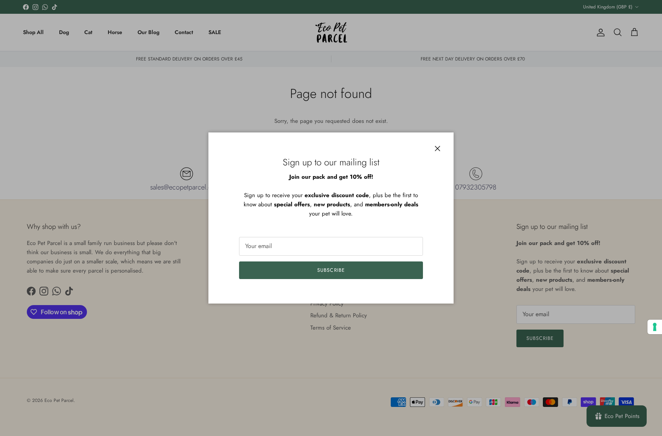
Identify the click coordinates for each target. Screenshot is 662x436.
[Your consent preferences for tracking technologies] (654, 327)
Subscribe (330, 270)
